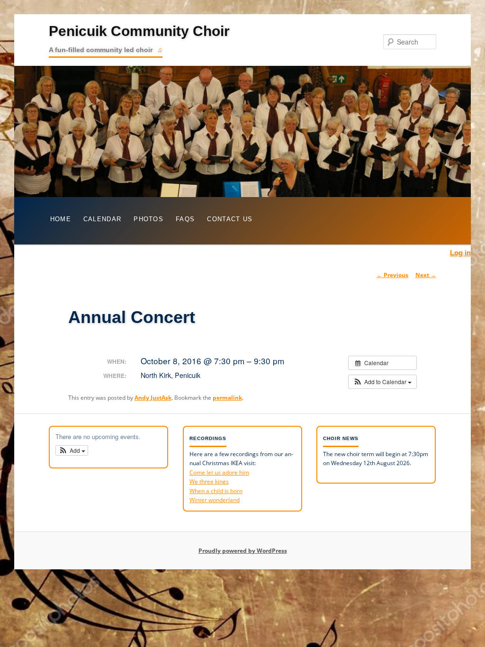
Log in (460, 253)
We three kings (209, 481)
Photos (148, 219)
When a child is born (215, 491)
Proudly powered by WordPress (242, 551)
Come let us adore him (219, 472)
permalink (227, 398)
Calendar (102, 219)
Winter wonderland (214, 500)
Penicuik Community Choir (139, 31)
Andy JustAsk (153, 398)
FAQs (185, 219)
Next (425, 275)
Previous (392, 275)
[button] (382, 381)
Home (60, 219)
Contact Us (229, 219)
